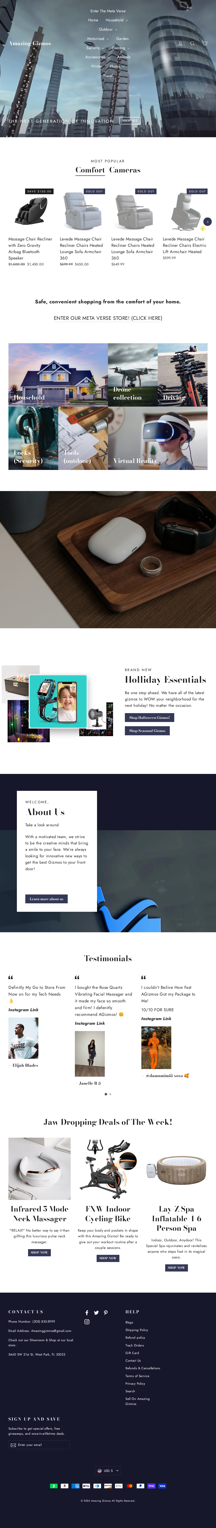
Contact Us (133, 1360)
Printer (97, 66)
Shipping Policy (137, 1330)
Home (93, 20)
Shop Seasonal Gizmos (147, 730)
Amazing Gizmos (29, 43)
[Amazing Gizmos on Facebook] (86, 1312)
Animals (124, 57)
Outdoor (106, 29)
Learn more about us (46, 898)
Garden (122, 38)
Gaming (119, 48)
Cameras (124, 169)
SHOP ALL (130, 120)
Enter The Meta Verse (108, 11)
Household (115, 20)
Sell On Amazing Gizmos (138, 1401)
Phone (116, 66)
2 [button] (110, 1094)
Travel (108, 75)
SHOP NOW (39, 1252)
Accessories (96, 57)
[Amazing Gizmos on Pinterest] (105, 1312)
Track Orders (135, 1345)
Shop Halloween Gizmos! (149, 717)
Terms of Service (137, 1376)
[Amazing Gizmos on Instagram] (86, 1321)
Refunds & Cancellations (143, 1368)
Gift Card (132, 1353)
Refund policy (135, 1337)
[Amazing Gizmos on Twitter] (96, 1312)
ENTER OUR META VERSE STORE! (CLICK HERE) (108, 318)
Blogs (129, 1322)
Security (93, 48)
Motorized (96, 38)
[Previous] (8, 221)
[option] (28, 233)
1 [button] (106, 1094)
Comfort (90, 169)
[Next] (207, 221)
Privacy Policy (135, 1383)
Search (130, 1391)
